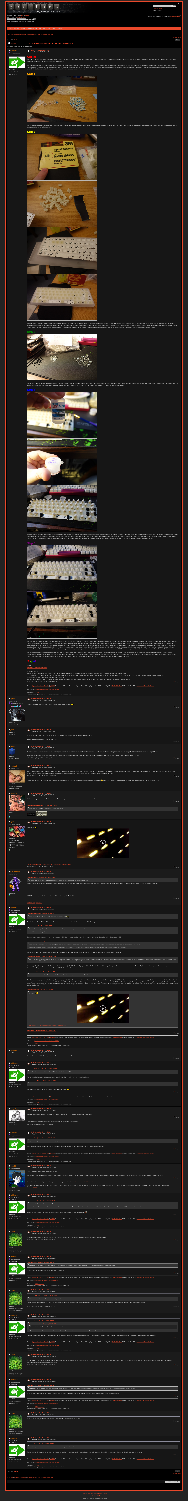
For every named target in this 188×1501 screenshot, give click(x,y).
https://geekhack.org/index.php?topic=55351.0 (46, 689)
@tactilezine (39, 902)
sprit (12, 822)
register (27, 15)
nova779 (13, 1050)
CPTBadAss (15, 872)
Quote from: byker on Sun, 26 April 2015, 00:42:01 (41, 913)
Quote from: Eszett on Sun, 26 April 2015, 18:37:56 (41, 1262)
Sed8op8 (13, 766)
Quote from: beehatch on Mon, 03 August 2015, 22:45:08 (42, 805)
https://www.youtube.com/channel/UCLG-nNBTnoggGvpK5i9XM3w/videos (49, 864)
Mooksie (13, 793)
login (22, 15)
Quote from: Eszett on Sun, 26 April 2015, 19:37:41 (41, 1443)
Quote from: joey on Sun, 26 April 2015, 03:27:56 (40, 925)
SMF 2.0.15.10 (87, 1493)
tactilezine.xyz (31, 902)
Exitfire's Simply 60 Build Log (40, 50)
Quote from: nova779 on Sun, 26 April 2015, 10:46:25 (42, 1080)
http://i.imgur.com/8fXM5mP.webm (37, 667)
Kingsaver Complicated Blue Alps (40, 686)
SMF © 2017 (94, 1493)
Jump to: (163, 1481)
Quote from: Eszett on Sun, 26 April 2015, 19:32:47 (41, 1385)
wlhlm (12, 746)
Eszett (12, 1232)
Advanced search (157, 8)
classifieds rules (76, 1182)
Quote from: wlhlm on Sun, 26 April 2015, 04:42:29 (41, 941)
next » (179, 37)
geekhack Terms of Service (89, 1182)
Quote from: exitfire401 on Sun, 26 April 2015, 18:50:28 (42, 1295)
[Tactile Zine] (9, 895)
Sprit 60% (52, 686)
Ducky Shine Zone (117, 686)
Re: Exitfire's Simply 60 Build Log (41, 698)
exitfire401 (14, 50)
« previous (174, 37)
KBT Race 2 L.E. (39, 692)
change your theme (175, 16)
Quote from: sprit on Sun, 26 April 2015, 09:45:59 (40, 989)
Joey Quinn (14, 1109)
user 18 (13, 1166)
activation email (21, 17)
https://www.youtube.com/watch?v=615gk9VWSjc (41, 1031)
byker (12, 699)
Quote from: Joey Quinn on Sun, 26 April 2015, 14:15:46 (42, 1137)
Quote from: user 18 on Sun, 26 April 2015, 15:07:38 (41, 1200)
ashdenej (35, 1187)
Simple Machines (102, 1493)
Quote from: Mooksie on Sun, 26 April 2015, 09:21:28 (41, 877)
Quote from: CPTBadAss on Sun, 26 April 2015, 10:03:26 (42, 1068)
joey (12, 730)
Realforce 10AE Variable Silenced (145, 686)
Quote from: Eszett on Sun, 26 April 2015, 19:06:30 (41, 1320)
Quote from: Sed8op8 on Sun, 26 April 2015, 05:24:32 (42, 956)
